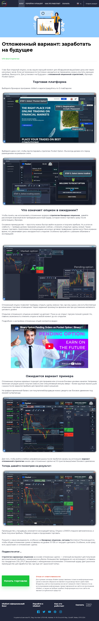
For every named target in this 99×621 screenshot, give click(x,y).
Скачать (66, 3)
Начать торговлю (15, 580)
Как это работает (52, 3)
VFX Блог (6, 59)
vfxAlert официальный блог (13, 605)
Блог (21, 3)
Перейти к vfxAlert (34, 3)
